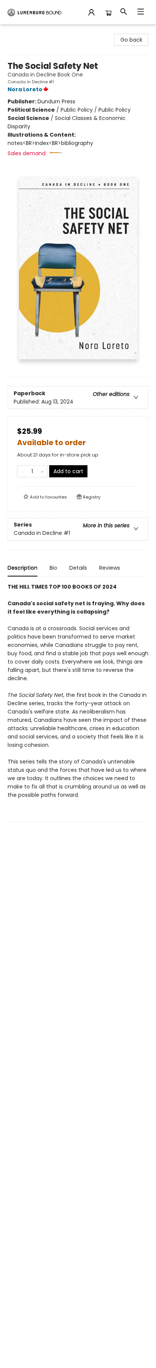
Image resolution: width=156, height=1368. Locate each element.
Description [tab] (22, 568)
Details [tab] (78, 568)
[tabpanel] (78, 702)
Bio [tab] (53, 568)
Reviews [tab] (109, 568)
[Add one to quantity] (42, 471)
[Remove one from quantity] (22, 471)
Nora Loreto (25, 89)
